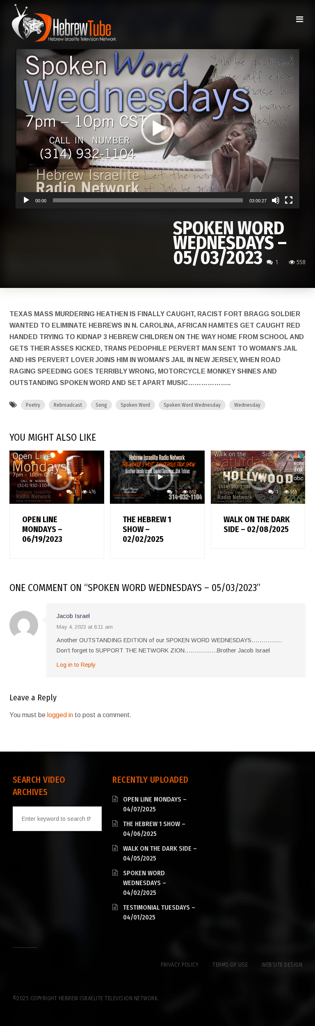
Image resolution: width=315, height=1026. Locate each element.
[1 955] (258, 476)
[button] (157, 128)
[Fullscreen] (289, 200)
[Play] (26, 200)
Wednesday (247, 405)
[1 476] (56, 476)
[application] (157, 128)
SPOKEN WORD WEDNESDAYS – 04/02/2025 (144, 883)
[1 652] (157, 476)
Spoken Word (135, 405)
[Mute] (276, 200)
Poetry (33, 405)
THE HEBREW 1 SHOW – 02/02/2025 (147, 529)
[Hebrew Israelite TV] (63, 23)
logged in (60, 714)
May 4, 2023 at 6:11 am (85, 627)
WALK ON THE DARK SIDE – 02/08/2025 (257, 524)
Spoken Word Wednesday (192, 405)
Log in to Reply (76, 664)
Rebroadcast (68, 405)
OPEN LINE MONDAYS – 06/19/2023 (42, 529)
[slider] (147, 200)
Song (101, 405)
